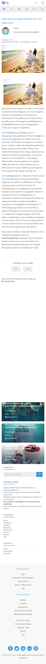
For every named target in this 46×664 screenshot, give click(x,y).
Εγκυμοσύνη (7, 530)
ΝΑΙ (16, 269)
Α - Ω (34, 9)
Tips (4, 537)
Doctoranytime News (23, 624)
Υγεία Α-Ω (6, 553)
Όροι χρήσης (22, 655)
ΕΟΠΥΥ (23, 631)
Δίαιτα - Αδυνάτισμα (23, 585)
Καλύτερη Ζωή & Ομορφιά (23, 578)
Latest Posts (7, 551)
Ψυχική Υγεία (23, 581)
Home (5, 549)
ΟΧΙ (28, 269)
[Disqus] (23, 312)
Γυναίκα (6, 532)
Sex (23, 588)
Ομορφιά (6, 525)
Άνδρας (6, 534)
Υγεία (11, 40)
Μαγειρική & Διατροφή (23, 614)
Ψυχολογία (7, 523)
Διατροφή (7, 528)
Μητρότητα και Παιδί (23, 611)
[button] (39, 474)
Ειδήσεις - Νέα (23, 628)
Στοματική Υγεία (23, 620)
